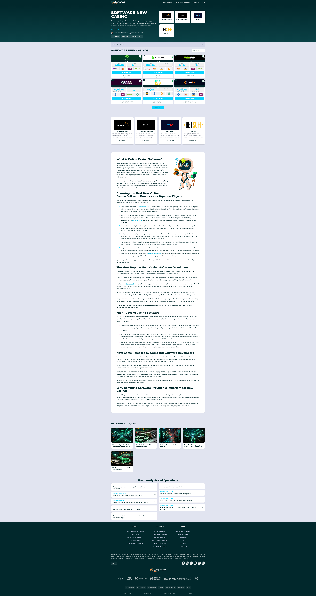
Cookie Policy (127, 593)
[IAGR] (121, 578)
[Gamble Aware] (177, 578)
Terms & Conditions (169, 593)
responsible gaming (154, 253)
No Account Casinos (134, 540)
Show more (157, 108)
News (203, 2)
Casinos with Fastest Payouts (135, 531)
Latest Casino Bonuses (182, 2)
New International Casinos (160, 540)
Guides (195, 2)
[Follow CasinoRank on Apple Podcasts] (203, 563)
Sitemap (190, 593)
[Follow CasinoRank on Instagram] (187, 563)
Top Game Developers (160, 546)
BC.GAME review (157, 75)
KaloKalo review (158, 101)
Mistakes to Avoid (159, 531)
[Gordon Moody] (155, 578)
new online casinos (165, 248)
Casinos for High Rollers (134, 537)
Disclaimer (183, 543)
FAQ (183, 540)
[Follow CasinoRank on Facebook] (183, 563)
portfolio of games (143, 207)
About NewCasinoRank (183, 531)
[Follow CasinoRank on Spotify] (199, 563)
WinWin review (189, 75)
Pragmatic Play (130, 284)
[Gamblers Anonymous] (129, 578)
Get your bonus (126, 72)
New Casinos (167, 2)
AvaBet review (126, 75)
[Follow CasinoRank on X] (191, 563)
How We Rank (183, 537)
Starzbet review (189, 101)
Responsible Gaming (159, 537)
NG (113, 563)
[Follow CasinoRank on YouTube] (195, 563)
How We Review (183, 534)
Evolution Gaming (137, 220)
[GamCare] (141, 578)
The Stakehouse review (126, 101)
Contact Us (183, 546)
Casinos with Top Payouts (135, 543)
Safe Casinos (135, 534)
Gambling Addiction (160, 543)
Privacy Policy (147, 593)
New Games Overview (160, 534)
